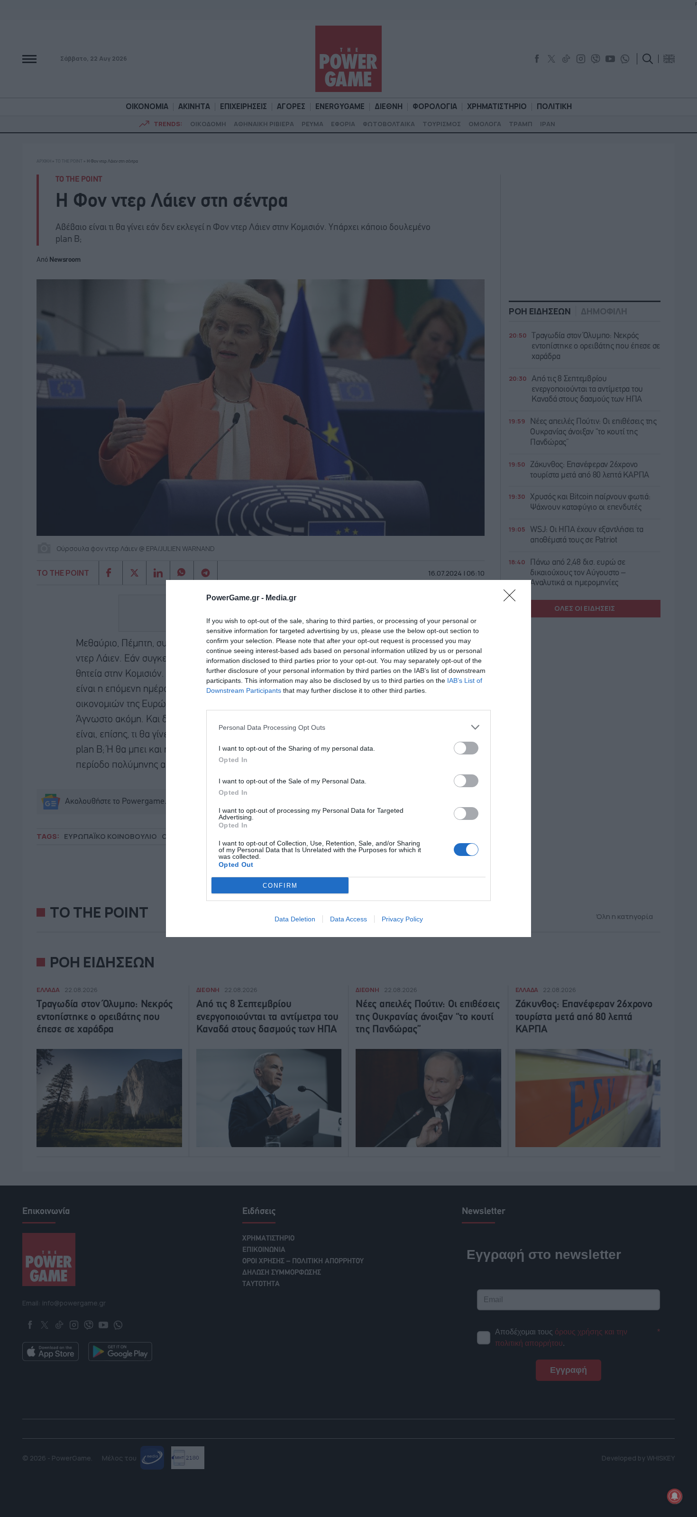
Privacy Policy (402, 919)
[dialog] (348, 758)
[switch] (466, 748)
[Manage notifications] (674, 1496)
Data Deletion (295, 919)
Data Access (348, 919)
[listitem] (348, 727)
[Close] (513, 598)
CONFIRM (280, 885)
